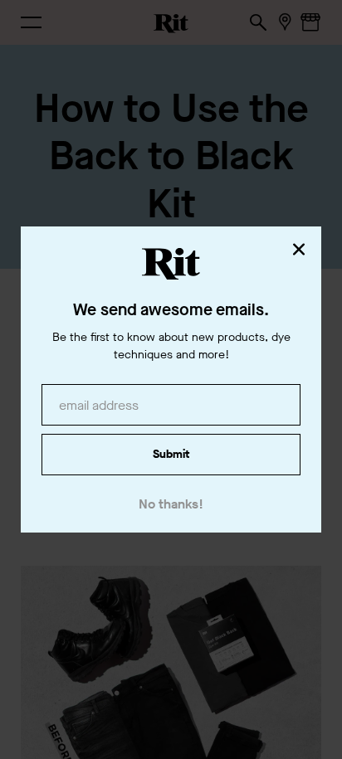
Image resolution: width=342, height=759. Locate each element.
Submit (171, 454)
